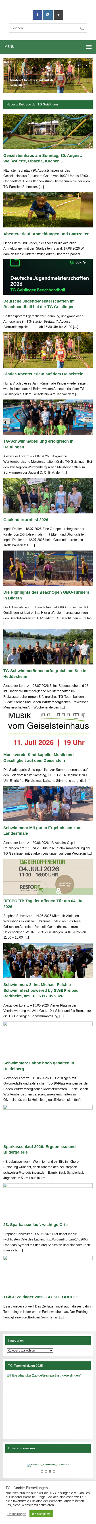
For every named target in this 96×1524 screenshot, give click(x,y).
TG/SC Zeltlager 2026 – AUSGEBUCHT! (40, 1297)
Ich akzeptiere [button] (41, 1514)
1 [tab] (42, 1471)
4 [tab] (54, 1471)
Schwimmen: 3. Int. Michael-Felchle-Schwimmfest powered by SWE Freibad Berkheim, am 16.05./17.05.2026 (41, 990)
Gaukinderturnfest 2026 (25, 519)
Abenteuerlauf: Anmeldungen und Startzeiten (46, 233)
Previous (79, 64)
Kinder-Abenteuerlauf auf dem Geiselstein (33, 82)
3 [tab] (50, 1471)
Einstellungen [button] (16, 1514)
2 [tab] (46, 1471)
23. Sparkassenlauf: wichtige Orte (35, 1224)
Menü (9, 46)
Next (86, 64)
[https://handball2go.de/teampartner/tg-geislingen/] (48, 1403)
